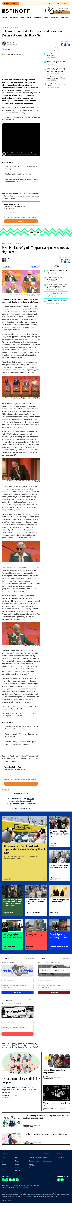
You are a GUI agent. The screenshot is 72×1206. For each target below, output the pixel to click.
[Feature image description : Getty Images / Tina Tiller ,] (21, 1063)
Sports (17, 1164)
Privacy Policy (5, 1185)
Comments (35, 266)
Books (29, 17)
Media (17, 1167)
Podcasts (54, 17)
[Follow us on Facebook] (3, 1181)
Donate (45, 1157)
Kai (2, 1161)
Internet (4, 1164)
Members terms (47, 1161)
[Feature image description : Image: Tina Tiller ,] (56, 1093)
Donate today (58, 12)
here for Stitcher (8, 120)
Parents (5, 27)
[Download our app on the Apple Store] (58, 1181)
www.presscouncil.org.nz (8, 1196)
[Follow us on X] (7, 1181)
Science (4, 1170)
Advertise (39, 1157)
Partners (4, 1167)
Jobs (37, 1161)
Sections (37, 17)
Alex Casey (11, 259)
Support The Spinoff (11, 3)
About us (31, 1161)
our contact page (14, 1194)
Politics (4, 17)
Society (17, 1157)
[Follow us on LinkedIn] (17, 1181)
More (45, 17)
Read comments (21, 808)
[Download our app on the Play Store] (62, 1181)
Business (18, 1170)
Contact (31, 1157)
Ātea (22, 17)
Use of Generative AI (32, 1165)
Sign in (66, 3)
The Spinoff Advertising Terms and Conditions (15, 1187)
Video (3, 1157)
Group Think (11, 42)
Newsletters (65, 17)
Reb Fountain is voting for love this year (18, 174)
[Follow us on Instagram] (14, 1181)
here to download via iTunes (27, 117)
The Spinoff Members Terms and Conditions (26, 1185)
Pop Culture (14, 17)
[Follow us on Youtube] (10, 1181)
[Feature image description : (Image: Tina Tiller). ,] (11, 1138)
